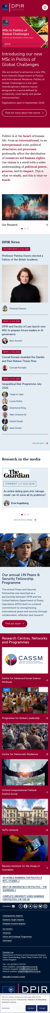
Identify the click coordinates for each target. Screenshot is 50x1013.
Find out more (13, 623)
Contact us (8, 952)
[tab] (22, 228)
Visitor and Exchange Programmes (17, 936)
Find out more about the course (22, 112)
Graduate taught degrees (13, 919)
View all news (38, 443)
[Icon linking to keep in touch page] (13, 906)
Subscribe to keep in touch (14, 976)
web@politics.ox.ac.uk (28, 969)
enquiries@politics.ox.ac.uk (29, 971)
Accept (42, 1008)
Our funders (7, 929)
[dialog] (25, 1004)
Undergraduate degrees (13, 915)
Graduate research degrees (14, 923)
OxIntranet (7, 940)
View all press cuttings (23, 520)
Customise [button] (6, 1008)
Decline (31, 1008)
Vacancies (7, 933)
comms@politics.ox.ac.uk (27, 966)
